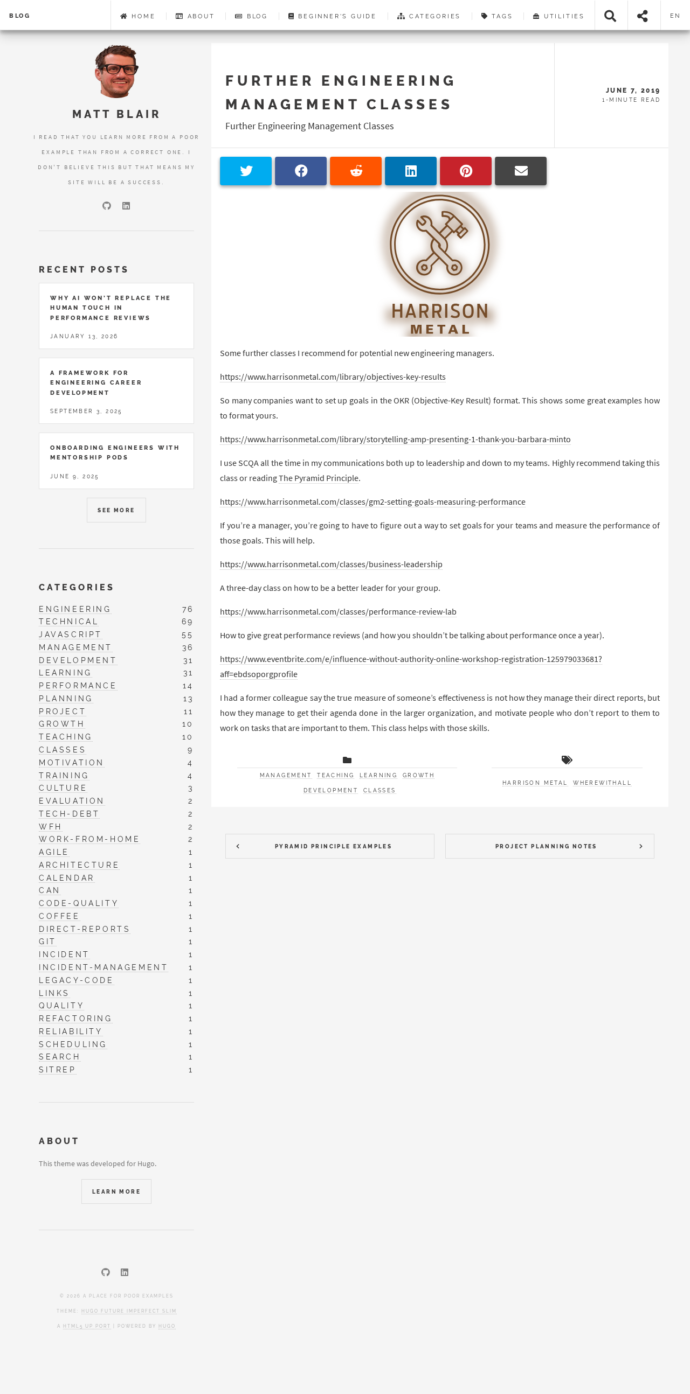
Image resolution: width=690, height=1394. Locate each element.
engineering (75, 609)
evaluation (72, 800)
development (330, 790)
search (60, 1056)
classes (379, 790)
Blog (20, 15)
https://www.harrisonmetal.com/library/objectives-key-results (333, 376)
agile (54, 851)
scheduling (73, 1044)
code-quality (79, 903)
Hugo (167, 1326)
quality (61, 1005)
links (54, 993)
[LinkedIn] (126, 205)
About (199, 16)
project (62, 711)
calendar (67, 877)
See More (116, 510)
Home (141, 16)
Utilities (563, 16)
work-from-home (89, 839)
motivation (72, 762)
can (50, 890)
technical (69, 621)
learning (378, 775)
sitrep (58, 1069)
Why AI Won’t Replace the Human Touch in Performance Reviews (110, 308)
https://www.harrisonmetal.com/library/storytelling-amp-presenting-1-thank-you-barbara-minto (395, 439)
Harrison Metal (535, 783)
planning (66, 698)
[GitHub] (106, 205)
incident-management (103, 967)
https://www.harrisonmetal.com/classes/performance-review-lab (338, 611)
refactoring (76, 1018)
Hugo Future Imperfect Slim (129, 1311)
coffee (59, 916)
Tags (501, 16)
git (48, 941)
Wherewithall (602, 783)
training (64, 775)
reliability (71, 1031)
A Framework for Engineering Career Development (96, 382)
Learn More (116, 1192)
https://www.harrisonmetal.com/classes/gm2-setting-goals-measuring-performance (373, 501)
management (286, 775)
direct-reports (84, 928)
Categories (433, 16)
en (675, 15)
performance (78, 685)
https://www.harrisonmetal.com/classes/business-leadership (331, 564)
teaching (335, 775)
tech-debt (69, 813)
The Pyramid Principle (318, 477)
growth (418, 775)
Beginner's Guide (336, 16)
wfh (51, 826)
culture (63, 787)
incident (64, 954)
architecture (79, 864)
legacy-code (76, 980)
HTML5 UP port (87, 1326)
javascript (70, 634)
